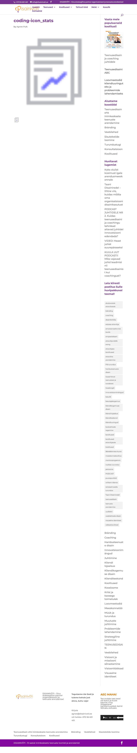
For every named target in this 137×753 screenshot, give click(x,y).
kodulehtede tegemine (111, 428)
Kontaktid (37, 11)
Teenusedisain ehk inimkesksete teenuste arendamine (113, 116)
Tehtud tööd (82, 7)
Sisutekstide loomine (109, 732)
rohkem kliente (112, 483)
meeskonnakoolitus (113, 456)
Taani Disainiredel (113, 495)
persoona (109, 469)
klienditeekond (111, 418)
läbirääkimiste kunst (114, 451)
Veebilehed (111, 132)
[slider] (120, 717)
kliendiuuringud (112, 422)
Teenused (48, 7)
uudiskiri (109, 512)
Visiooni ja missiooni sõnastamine (112, 660)
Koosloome (111, 587)
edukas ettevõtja (112, 324)
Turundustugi (112, 144)
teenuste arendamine (110, 505)
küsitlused (110, 447)
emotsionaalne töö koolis (113, 330)
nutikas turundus (112, 465)
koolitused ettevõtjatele (111, 440)
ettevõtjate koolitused (110, 350)
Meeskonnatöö (113, 608)
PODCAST (110, 474)
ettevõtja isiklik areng (111, 342)
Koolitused (64, 7)
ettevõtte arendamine (110, 358)
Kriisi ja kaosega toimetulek (111, 595)
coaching (109, 315)
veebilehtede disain (113, 516)
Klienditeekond (113, 578)
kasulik (108, 397)
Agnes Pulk (22, 26)
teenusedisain (111, 499)
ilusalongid (110, 388)
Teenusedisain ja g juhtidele (113, 58)
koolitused (110, 435)
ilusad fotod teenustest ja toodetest (111, 380)
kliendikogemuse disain (112, 407)
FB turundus (111, 365)
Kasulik (106, 7)
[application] (111, 717)
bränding (109, 311)
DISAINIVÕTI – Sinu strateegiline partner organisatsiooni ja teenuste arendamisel (91, 2)
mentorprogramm (113, 460)
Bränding (110, 127)
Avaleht (36, 7)
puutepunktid (111, 478)
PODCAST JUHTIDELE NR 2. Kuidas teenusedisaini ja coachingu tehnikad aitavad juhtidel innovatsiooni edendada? (113, 223)
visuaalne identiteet (113, 520)
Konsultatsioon (113, 149)
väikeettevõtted (112, 525)
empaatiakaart (111, 337)
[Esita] (104, 717)
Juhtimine (110, 558)
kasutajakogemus (113, 401)
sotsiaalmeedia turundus (112, 488)
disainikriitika (111, 320)
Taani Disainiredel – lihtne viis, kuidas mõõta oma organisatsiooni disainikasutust (113, 194)
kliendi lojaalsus (112, 414)
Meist (94, 7)
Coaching (110, 537)
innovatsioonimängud (114, 392)
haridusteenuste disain (112, 370)
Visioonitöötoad (113, 668)
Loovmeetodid (113, 603)
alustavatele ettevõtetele (110, 305)
